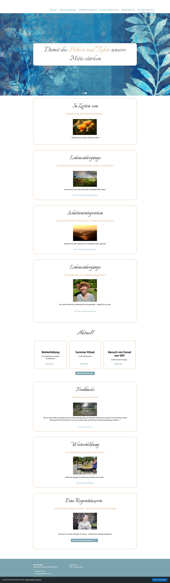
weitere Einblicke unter (85, 373)
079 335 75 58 (40, 571)
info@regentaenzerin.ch (43, 573)
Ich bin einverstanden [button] (159, 580)
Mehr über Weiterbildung (85, 483)
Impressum (74, 565)
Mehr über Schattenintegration (85, 249)
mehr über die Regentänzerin (82, 540)
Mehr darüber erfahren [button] (33, 580)
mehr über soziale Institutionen (85, 311)
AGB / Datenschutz (76, 567)
